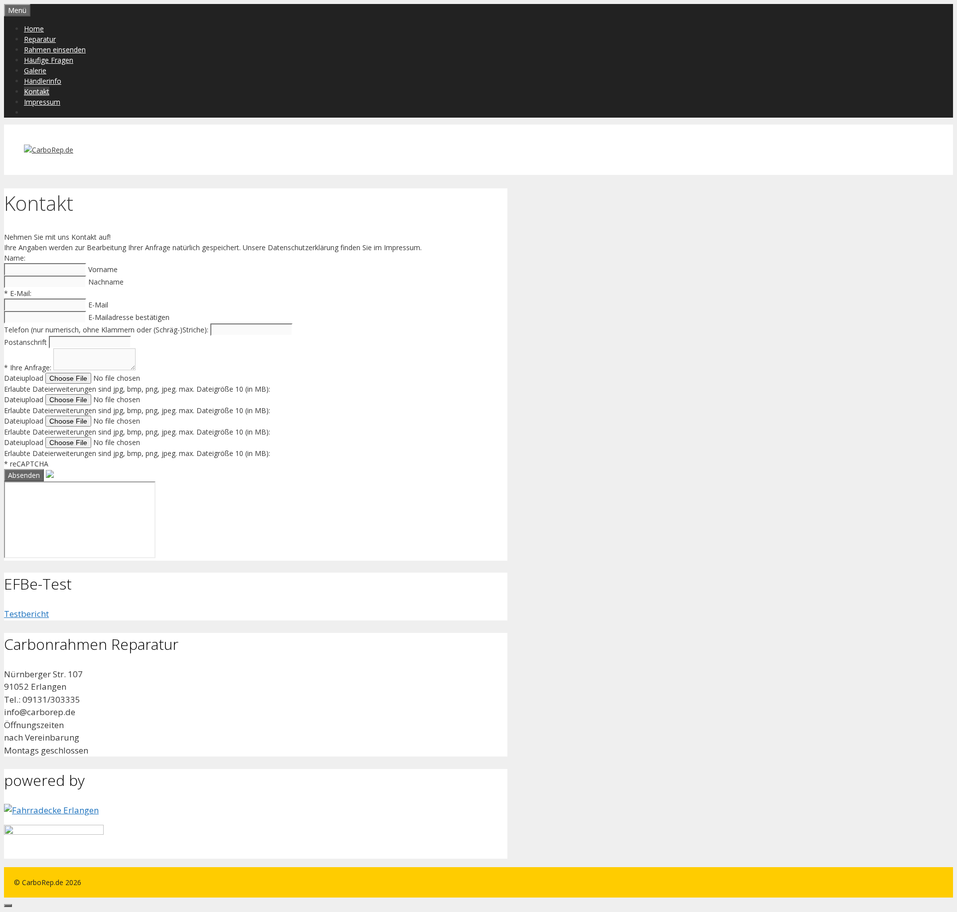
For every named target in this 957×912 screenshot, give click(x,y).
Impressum (42, 102)
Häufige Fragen (48, 60)
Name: (14, 258)
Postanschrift (26, 342)
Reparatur (40, 39)
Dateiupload (24, 378)
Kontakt (36, 91)
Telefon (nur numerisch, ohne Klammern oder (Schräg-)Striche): (107, 329)
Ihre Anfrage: (28, 367)
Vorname (103, 269)
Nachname (106, 282)
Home (34, 28)
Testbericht (26, 613)
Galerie (35, 70)
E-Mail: (17, 293)
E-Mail (98, 304)
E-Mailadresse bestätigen (128, 317)
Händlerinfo (42, 81)
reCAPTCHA (26, 463)
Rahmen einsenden (55, 49)
